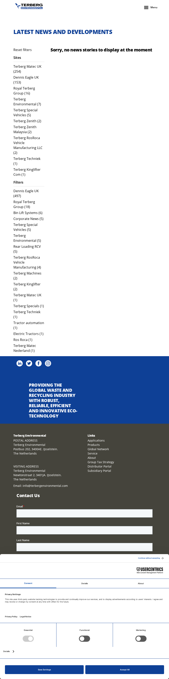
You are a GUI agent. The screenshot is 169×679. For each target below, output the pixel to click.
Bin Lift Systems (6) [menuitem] (27, 212)
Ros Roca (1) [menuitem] (22, 339)
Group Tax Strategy (101, 462)
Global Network (98, 449)
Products (94, 445)
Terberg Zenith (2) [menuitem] (27, 121)
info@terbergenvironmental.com (45, 486)
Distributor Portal (99, 466)
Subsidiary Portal (99, 471)
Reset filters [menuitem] (22, 50)
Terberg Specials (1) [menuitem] (28, 306)
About (92, 458)
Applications (96, 440)
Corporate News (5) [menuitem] (28, 218)
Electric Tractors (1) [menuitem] (28, 333)
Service (92, 453)
